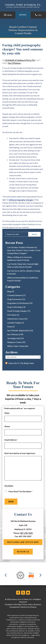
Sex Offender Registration (18, 330)
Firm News (11, 315)
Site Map (17, 604)
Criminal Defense (14, 295)
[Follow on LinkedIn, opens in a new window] (28, 593)
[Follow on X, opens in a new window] (23, 593)
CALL (40, 15)
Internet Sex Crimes (15, 319)
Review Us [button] (23, 552)
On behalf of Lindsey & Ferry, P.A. (20, 60)
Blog (9, 291)
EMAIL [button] (24, 15)
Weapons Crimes (14, 342)
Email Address (11, 440)
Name (7, 413)
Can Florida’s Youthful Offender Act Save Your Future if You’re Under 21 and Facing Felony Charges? (23, 250)
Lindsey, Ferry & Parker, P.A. (21, 599)
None (9, 326)
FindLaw (33, 607)
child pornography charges (21, 200)
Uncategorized (13, 338)
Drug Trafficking (14, 307)
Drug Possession (14, 299)
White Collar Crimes (15, 346)
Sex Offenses (14, 63)
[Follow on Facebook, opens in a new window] (18, 593)
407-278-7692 (26, 533)
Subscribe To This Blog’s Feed (21, 363)
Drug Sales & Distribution (18, 303)
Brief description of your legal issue (20, 453)
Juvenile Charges (14, 322)
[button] (7, 14)
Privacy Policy (27, 604)
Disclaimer (9, 486)
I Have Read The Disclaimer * (20, 491)
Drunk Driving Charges (16, 311)
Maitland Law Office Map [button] (23, 542)
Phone (7, 426)
